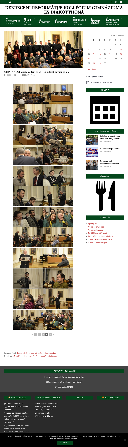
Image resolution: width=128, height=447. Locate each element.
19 (121, 54)
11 (116, 49)
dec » (94, 69)
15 (100, 54)
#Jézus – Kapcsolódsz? (111, 148)
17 (110, 54)
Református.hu (112, 398)
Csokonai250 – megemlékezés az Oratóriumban (36, 353)
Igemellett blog (18, 398)
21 (94, 59)
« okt (88, 69)
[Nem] (125, 440)
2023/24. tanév (28, 75)
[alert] (105, 82)
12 (121, 49)
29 (100, 63)
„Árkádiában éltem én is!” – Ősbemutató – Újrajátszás (35, 356)
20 (89, 59)
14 (94, 54)
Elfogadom (64, 443)
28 (94, 63)
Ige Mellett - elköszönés (14, 403)
